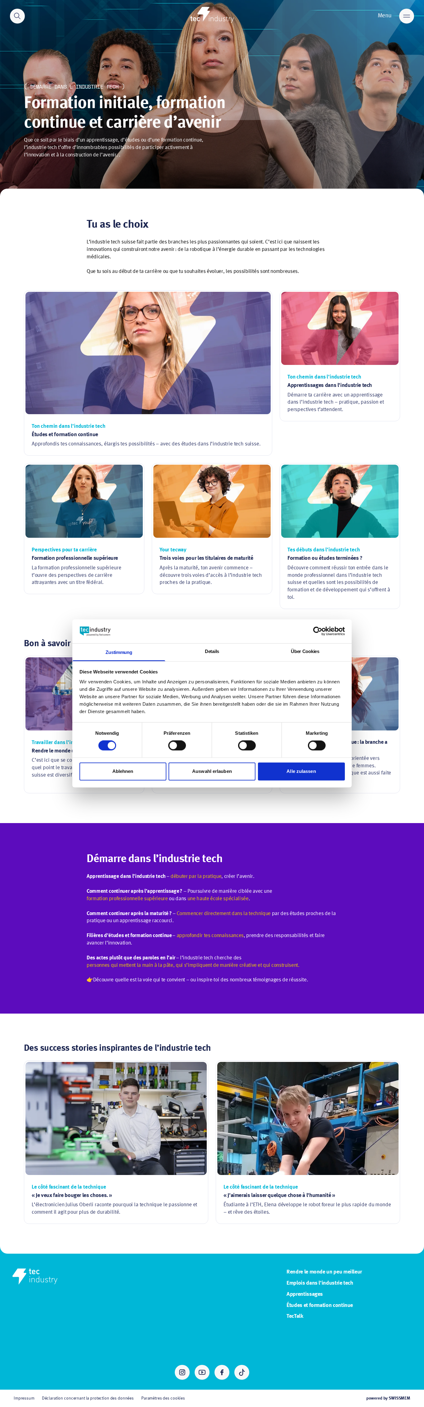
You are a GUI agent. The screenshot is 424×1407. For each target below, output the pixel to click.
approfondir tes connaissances (210, 935)
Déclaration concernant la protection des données (88, 1398)
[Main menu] (406, 16)
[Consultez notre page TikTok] (241, 1372)
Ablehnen (122, 771)
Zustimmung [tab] (119, 652)
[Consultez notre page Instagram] (182, 1372)
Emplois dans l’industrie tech (319, 1283)
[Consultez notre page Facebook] (221, 1372)
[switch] (177, 746)
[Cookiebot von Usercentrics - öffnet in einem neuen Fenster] (318, 631)
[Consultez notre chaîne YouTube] (202, 1372)
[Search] (17, 16)
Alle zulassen (301, 771)
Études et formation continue (319, 1305)
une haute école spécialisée (218, 898)
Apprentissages (304, 1294)
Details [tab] (212, 651)
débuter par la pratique (195, 876)
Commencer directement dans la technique (224, 913)
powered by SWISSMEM (388, 1398)
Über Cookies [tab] (305, 651)
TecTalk (294, 1316)
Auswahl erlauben (212, 771)
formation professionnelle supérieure (127, 898)
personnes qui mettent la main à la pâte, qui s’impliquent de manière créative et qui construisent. (193, 965)
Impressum (24, 1398)
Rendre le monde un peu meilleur (324, 1272)
